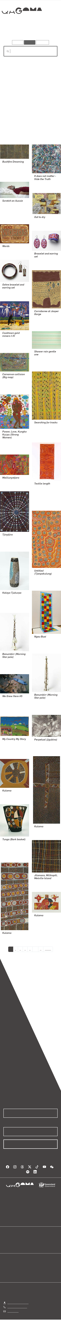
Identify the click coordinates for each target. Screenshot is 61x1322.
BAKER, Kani (8, 481)
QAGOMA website (12, 1239)
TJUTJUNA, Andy (11, 599)
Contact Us (12, 1308)
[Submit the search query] (5, 51)
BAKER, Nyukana (42, 497)
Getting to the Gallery (18, 1300)
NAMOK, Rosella (42, 358)
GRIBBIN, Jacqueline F (45, 919)
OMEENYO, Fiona (42, 429)
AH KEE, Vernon (10, 703)
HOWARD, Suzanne (11, 211)
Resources (42, 42)
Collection (22, 21)
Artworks (11, 32)
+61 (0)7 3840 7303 (17, 1304)
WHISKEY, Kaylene (11, 441)
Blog (34, 1236)
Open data (8, 1236)
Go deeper (48, 32)
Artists (29, 32)
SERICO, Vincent (10, 339)
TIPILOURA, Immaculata (14, 846)
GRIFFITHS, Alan (42, 318)
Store (6, 1243)
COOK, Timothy (42, 830)
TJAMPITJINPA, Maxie (13, 168)
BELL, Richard (41, 183)
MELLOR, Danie (42, 746)
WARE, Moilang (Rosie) (45, 640)
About (35, 1239)
